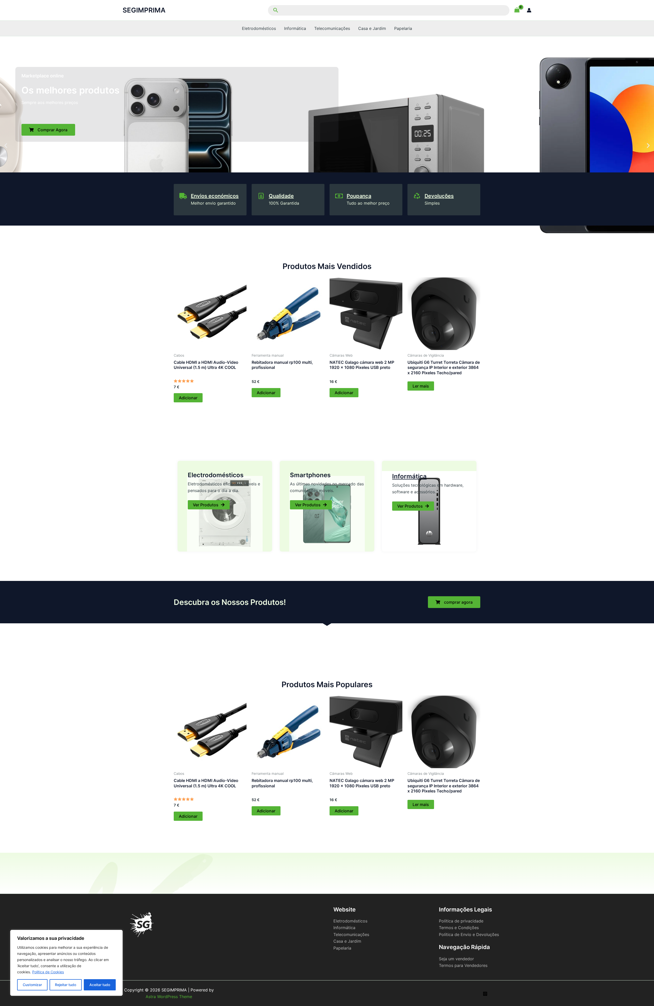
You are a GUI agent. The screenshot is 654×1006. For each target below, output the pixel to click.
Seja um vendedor (456, 958)
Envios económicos (215, 196)
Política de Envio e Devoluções (469, 934)
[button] (388, 10)
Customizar (32, 984)
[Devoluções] (417, 196)
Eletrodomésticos (259, 28)
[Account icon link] (529, 10)
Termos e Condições (459, 927)
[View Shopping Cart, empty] (517, 10)
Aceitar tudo (99, 984)
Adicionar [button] (188, 397)
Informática (295, 28)
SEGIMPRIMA (144, 10)
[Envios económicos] (183, 196)
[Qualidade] (261, 196)
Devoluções (439, 196)
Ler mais (421, 386)
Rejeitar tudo (65, 984)
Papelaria (403, 28)
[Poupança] (339, 196)
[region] (66, 963)
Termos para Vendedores (463, 965)
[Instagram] (485, 993)
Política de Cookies (48, 972)
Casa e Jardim (372, 28)
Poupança (359, 196)
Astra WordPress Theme (169, 996)
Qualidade (281, 196)
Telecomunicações (332, 28)
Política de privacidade (461, 920)
